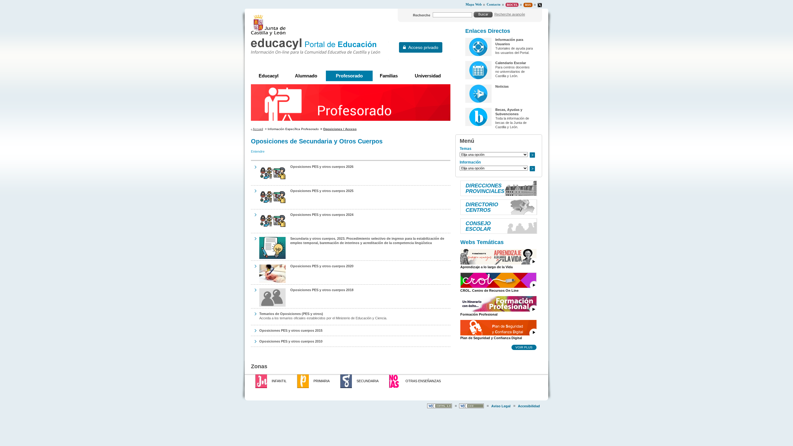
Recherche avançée (509, 14)
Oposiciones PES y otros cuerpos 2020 (321, 266)
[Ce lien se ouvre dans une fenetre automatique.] (539, 5)
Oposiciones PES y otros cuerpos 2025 (321, 191)
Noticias (502, 86)
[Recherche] (483, 14)
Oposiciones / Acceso (340, 129)
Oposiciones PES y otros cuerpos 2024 (321, 214)
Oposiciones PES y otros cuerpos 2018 (321, 290)
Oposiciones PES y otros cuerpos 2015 (290, 330)
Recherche (421, 15)
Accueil (258, 129)
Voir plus (523, 347)
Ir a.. (532, 155)
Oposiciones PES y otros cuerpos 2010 (290, 341)
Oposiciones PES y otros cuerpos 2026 (321, 166)
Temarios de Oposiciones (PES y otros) (291, 314)
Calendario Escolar (510, 63)
